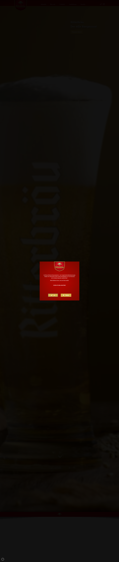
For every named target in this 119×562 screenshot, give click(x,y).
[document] (59, 281)
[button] (2, 559)
